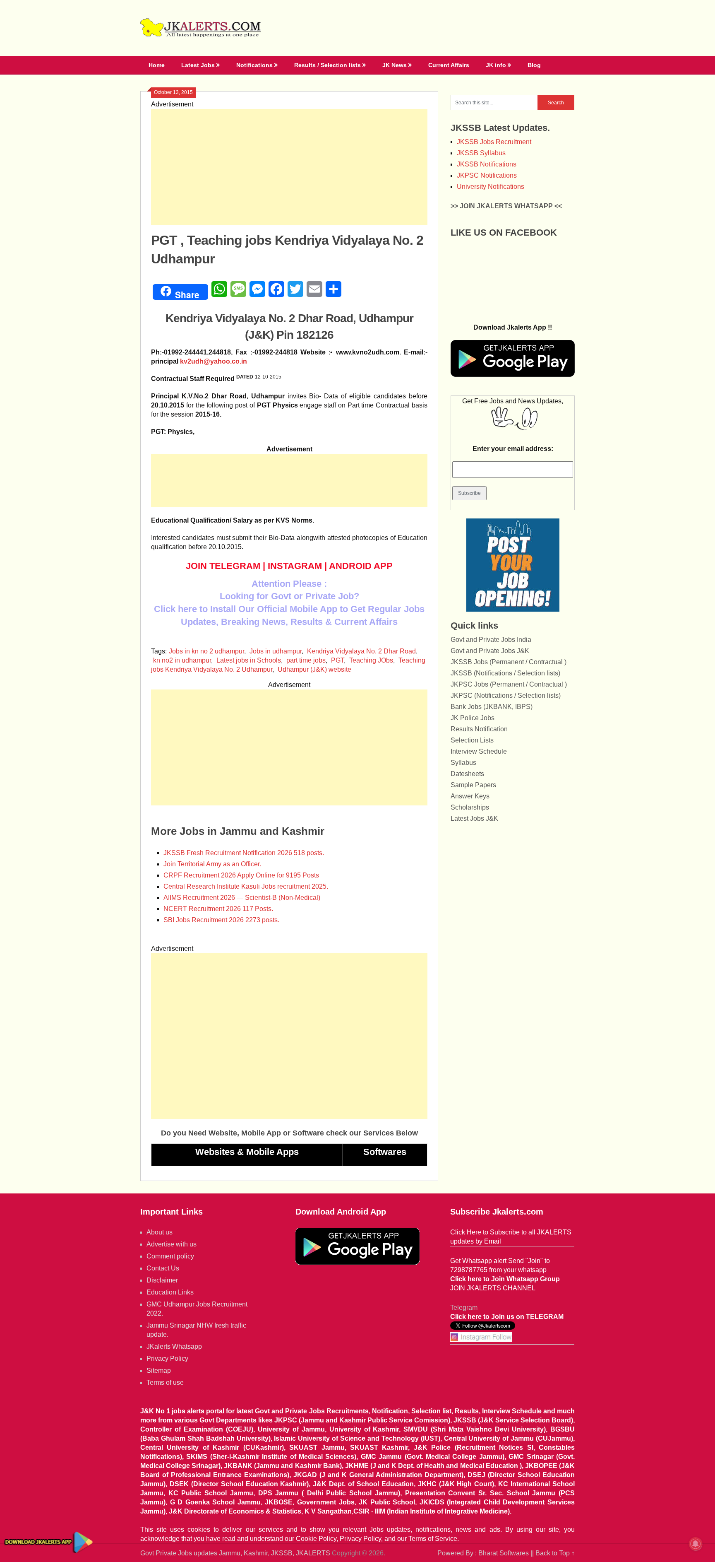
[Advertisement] (289, 167)
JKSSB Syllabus (481, 153)
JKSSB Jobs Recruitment (494, 141)
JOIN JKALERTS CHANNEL (492, 1288)
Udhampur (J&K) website (314, 669)
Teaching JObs (371, 660)
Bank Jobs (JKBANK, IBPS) (492, 706)
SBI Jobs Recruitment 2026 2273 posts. (221, 919)
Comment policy (170, 1256)
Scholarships (470, 807)
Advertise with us (171, 1244)
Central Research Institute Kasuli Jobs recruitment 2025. (245, 886)
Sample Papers (473, 784)
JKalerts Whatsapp (174, 1346)
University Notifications (490, 186)
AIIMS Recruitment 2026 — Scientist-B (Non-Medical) (241, 897)
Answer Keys (470, 796)
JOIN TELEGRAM (223, 566)
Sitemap (158, 1370)
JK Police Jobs (472, 717)
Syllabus (463, 762)
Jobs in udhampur (276, 651)
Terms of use (165, 1382)
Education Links (170, 1292)
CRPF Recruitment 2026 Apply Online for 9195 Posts (241, 875)
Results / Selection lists (327, 65)
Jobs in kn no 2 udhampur (206, 651)
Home (157, 65)
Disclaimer (162, 1280)
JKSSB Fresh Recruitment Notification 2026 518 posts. (243, 852)
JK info (496, 65)
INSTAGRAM (295, 566)
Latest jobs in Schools (248, 660)
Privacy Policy (167, 1358)
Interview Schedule (479, 751)
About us (159, 1232)
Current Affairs (448, 65)
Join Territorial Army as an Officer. (212, 864)
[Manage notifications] (695, 1543)
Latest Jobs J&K (474, 818)
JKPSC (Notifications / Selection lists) (506, 695)
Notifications (254, 65)
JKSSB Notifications (486, 164)
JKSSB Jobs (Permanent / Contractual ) (508, 661)
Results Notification (479, 729)
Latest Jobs (198, 65)
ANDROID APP (361, 566)
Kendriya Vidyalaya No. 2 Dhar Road (361, 651)
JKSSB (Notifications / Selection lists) (505, 673)
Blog (534, 65)
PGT (337, 660)
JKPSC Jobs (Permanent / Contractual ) (509, 684)
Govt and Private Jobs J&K (490, 650)
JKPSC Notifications (487, 175)
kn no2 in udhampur (182, 660)
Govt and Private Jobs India (491, 639)
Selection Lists (472, 740)
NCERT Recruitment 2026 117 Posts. (218, 908)
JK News (394, 65)
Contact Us (162, 1268)
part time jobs (306, 660)
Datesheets (467, 773)
